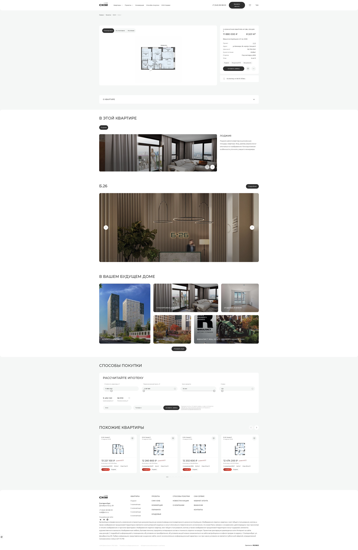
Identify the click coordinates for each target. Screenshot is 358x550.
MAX (108, 520)
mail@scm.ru (104, 512)
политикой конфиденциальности (191, 409)
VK (104, 520)
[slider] (111, 391)
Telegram (100, 520)
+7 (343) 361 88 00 (219, 5)
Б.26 (254, 43)
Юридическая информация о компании (153, 545)
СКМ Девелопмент (103, 5)
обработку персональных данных (191, 407)
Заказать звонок (237, 5)
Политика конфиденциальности (129, 545)
